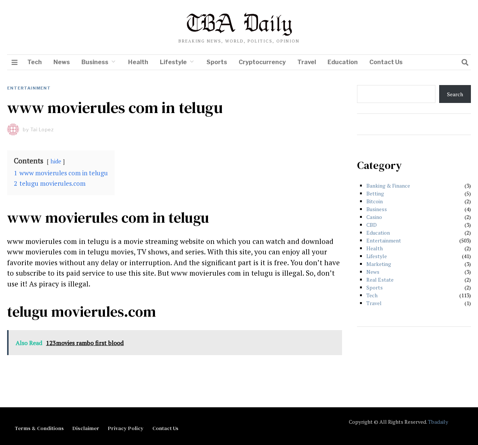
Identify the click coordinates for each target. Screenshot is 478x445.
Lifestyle (173, 62)
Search (455, 94)
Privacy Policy (126, 428)
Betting (375, 193)
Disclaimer (85, 428)
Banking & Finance (388, 185)
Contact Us (386, 62)
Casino (374, 216)
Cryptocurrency (262, 62)
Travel (306, 62)
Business (94, 62)
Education (343, 62)
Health (138, 62)
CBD (371, 224)
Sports (217, 62)
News (61, 62)
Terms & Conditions (39, 428)
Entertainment (29, 88)
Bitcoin (374, 201)
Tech (34, 62)
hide (55, 161)
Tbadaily (438, 421)
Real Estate (380, 279)
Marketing (378, 263)
